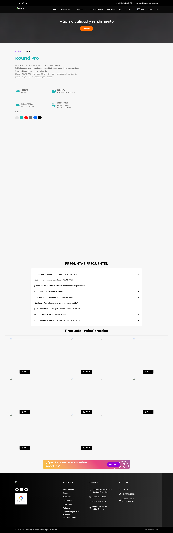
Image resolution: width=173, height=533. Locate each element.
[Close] (170, 2)
